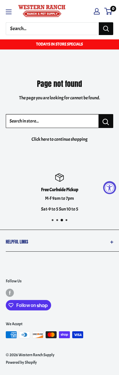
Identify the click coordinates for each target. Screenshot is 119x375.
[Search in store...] (105, 121)
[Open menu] (9, 12)
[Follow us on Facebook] (10, 292)
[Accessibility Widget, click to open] (109, 187)
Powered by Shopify (21, 362)
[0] (108, 11)
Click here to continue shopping (59, 139)
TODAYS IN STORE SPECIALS (59, 44)
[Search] (106, 28)
